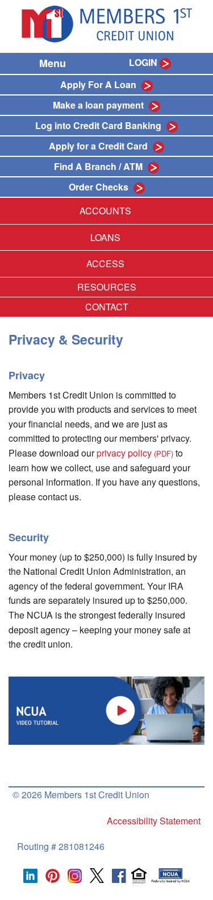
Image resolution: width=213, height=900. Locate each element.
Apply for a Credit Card (98, 145)
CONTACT (106, 306)
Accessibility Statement (154, 820)
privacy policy (135, 452)
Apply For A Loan (98, 84)
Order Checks (100, 186)
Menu (52, 63)
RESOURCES (106, 286)
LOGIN (143, 62)
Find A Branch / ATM (99, 166)
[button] (106, 709)
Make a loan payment (98, 104)
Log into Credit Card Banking (98, 125)
